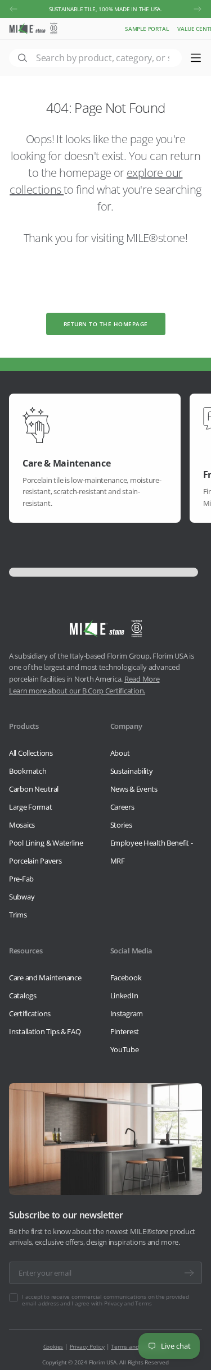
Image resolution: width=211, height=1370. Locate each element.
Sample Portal (146, 28)
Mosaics (22, 825)
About (120, 753)
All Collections (31, 753)
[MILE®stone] (33, 28)
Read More (142, 679)
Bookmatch (27, 771)
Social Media (131, 950)
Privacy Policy (87, 1346)
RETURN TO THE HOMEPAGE (106, 324)
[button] (13, 8)
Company (126, 725)
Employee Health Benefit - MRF (151, 852)
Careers (122, 807)
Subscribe (189, 1273)
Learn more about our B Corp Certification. (77, 691)
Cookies (53, 1346)
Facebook (126, 977)
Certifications (30, 1013)
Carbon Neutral (34, 789)
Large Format (30, 807)
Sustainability (131, 771)
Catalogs (23, 995)
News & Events (134, 789)
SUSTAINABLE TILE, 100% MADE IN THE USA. (105, 9)
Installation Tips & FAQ (45, 1031)
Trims (18, 915)
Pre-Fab (21, 879)
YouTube (124, 1049)
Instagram (126, 1013)
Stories (121, 825)
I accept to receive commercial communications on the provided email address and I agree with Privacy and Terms (105, 1300)
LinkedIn (124, 995)
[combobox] (95, 58)
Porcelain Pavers (35, 861)
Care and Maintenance (45, 977)
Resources (25, 950)
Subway (21, 897)
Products (24, 725)
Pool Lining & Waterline (46, 843)
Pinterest (124, 1031)
